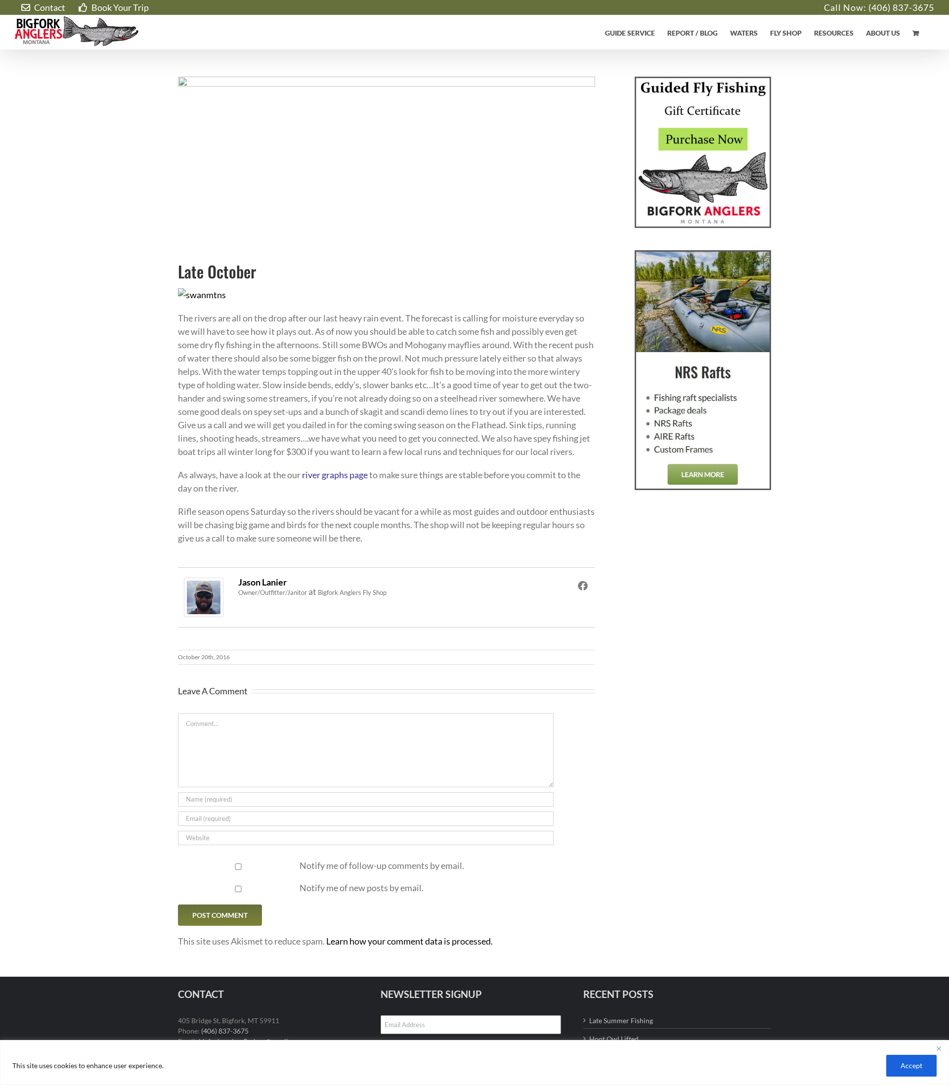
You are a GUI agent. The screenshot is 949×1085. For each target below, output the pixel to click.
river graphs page (335, 474)
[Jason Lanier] (203, 584)
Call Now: (846, 7)
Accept (911, 1065)
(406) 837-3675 (901, 7)
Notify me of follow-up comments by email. (382, 865)
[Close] (939, 1048)
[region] (474, 1062)
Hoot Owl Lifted (614, 1039)
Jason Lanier (262, 582)
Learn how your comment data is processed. (409, 941)
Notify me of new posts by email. (362, 887)
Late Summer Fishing (621, 1020)
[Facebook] (583, 585)
